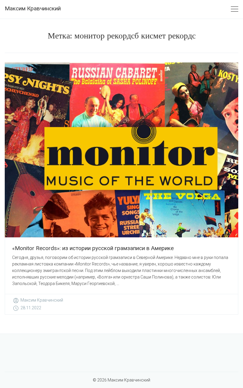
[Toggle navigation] (234, 9)
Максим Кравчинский (33, 8)
